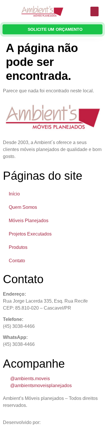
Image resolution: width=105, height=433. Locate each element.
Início (14, 193)
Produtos (18, 247)
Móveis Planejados (28, 220)
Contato (17, 260)
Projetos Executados (30, 233)
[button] (94, 11)
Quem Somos (23, 207)
